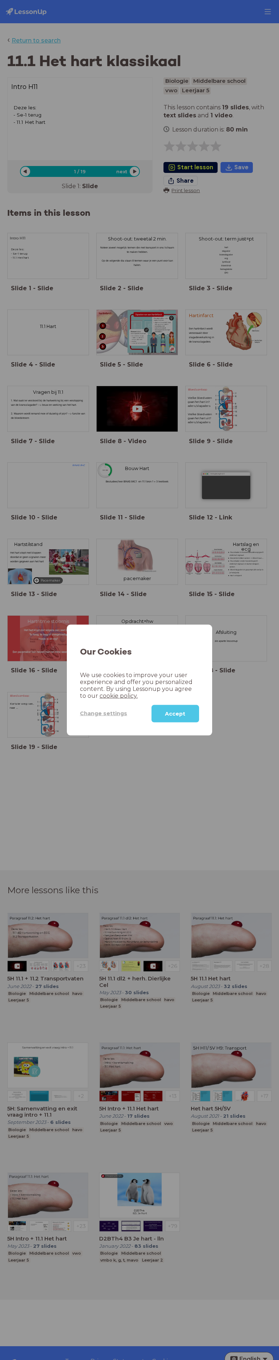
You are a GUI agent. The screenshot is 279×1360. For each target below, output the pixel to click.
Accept (175, 713)
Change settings (103, 713)
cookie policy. (119, 695)
